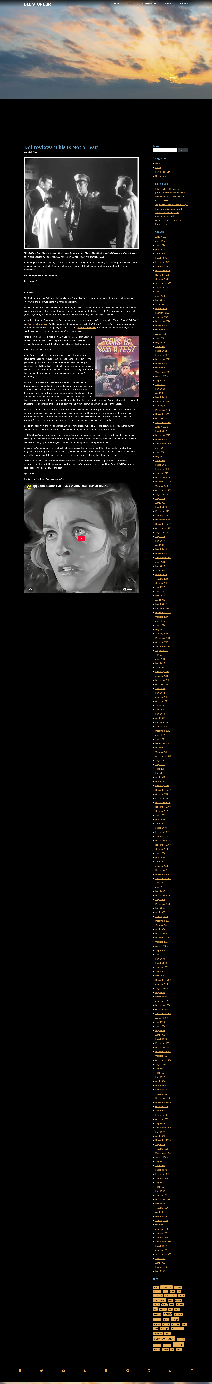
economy (178, 1300)
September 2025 (163, 283)
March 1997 (161, 1085)
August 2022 (161, 427)
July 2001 (160, 971)
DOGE (170, 1300)
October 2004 (161, 925)
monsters (157, 1324)
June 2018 (160, 562)
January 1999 (161, 1001)
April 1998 (160, 1035)
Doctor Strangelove (38, 323)
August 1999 (161, 988)
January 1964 (161, 1250)
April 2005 (160, 912)
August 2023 (161, 376)
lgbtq (166, 1319)
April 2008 (160, 861)
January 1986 (161, 1208)
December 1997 (162, 1047)
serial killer (181, 1339)
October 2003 (161, 942)
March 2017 (161, 604)
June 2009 (160, 815)
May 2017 (160, 595)
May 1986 (160, 1203)
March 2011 (161, 781)
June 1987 (160, 1187)
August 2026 (161, 237)
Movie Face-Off (162, 172)
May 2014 (160, 693)
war (172, 1349)
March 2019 (161, 549)
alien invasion (166, 1287)
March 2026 (161, 258)
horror (168, 1314)
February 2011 (162, 785)
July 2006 (160, 899)
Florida (180, 1304)
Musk (156, 1329)
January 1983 (161, 1229)
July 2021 (160, 448)
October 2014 (161, 684)
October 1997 (161, 1056)
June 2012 (160, 739)
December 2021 (162, 435)
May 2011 (160, 773)
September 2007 (163, 878)
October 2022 (161, 418)
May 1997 (160, 1077)
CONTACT (184, 4)
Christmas (158, 1295)
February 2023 (162, 401)
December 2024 (162, 321)
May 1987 (160, 1191)
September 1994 (163, 1127)
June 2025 (160, 296)
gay (155, 1309)
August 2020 (161, 494)
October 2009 (161, 811)
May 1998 (160, 1030)
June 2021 (160, 452)
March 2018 (161, 574)
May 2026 (160, 249)
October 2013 (161, 701)
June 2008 (160, 853)
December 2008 (162, 840)
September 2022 (163, 422)
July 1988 (160, 1161)
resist (167, 1333)
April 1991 (160, 1136)
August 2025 (161, 287)
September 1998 (163, 1013)
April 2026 (160, 253)
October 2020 (161, 486)
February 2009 (162, 832)
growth (177, 1309)
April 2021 (160, 460)
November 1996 (163, 1102)
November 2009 (163, 807)
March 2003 (161, 963)
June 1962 (160, 1258)
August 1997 (161, 1064)
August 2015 (161, 650)
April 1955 (160, 1263)
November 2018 (163, 553)
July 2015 (160, 655)
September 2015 (163, 646)
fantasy (164, 1305)
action (156, 1287)
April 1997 (160, 1081)
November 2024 (163, 325)
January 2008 (161, 866)
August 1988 (161, 1157)
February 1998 (162, 1043)
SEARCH (183, 150)
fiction (172, 1305)
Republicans (158, 1334)
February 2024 (162, 355)
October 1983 (161, 1224)
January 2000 (161, 984)
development (159, 1300)
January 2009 (161, 836)
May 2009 (160, 819)
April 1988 (160, 1165)
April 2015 (160, 667)
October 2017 (161, 583)
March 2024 (161, 351)
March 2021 (161, 465)
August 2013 (161, 705)
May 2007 (160, 891)
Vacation (157, 1349)
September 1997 (163, 1060)
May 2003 (160, 959)
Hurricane (178, 1314)
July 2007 (160, 883)
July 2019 (160, 536)
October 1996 (161, 1106)
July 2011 (160, 764)
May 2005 (160, 908)
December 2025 (162, 270)
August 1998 (161, 1018)
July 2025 (160, 291)
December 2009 (162, 802)
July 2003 (160, 950)
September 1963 (163, 1254)
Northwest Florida (177, 1329)
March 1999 (161, 997)
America (178, 1287)
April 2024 (160, 346)
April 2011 (160, 777)
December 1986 (162, 1199)
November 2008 (163, 845)
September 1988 (163, 1153)
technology (167, 1345)
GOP (170, 1309)
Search (157, 146)
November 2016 (163, 612)
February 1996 (162, 1115)
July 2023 (160, 380)
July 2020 (160, 498)
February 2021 (162, 469)
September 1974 (163, 1241)
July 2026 (160, 241)
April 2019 (160, 545)
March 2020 (161, 507)
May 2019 (160, 541)
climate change (170, 1296)
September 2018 (163, 557)
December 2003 (162, 933)
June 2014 (160, 688)
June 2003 (160, 954)
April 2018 (160, 570)
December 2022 (162, 410)
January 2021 (161, 473)
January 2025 (161, 317)
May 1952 (160, 1271)
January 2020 (161, 515)
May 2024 (160, 342)
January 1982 (161, 1233)
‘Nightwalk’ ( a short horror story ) (171, 204)
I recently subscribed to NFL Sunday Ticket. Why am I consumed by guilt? (168, 212)
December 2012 (162, 731)
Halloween (157, 1314)
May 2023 (160, 389)
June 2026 (160, 245)
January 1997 (161, 1094)
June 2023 (160, 384)
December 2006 (162, 895)
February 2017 (162, 608)
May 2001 (160, 975)
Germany (163, 1309)
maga (175, 1319)
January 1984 (161, 1220)
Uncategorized (162, 176)
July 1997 (160, 1068)
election (156, 1305)
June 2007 (160, 887)
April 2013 (160, 718)
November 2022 (163, 414)
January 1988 (161, 1178)
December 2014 (162, 680)
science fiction (164, 1338)
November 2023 (163, 363)
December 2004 (162, 921)
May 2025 (160, 300)
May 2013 (160, 714)
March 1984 (161, 1216)
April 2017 (160, 600)
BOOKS (168, 4)
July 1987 (160, 1182)
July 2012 (160, 735)
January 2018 (161, 579)
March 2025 (161, 308)
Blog (157, 163)
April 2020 (160, 503)
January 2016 (161, 633)
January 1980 (161, 1237)
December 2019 (162, 519)
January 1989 (161, 1149)
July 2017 (160, 587)
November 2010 (163, 790)
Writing (179, 1349)
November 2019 (163, 524)
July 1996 (160, 1110)
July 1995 (160, 1123)
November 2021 (163, 439)
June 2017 (160, 591)
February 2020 (162, 511)
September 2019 (163, 528)
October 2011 (161, 752)
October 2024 (161, 329)
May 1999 (160, 992)
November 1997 (163, 1051)
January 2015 (161, 676)
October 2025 (161, 279)
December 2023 (162, 359)
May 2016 (160, 629)
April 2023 (160, 393)
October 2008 (161, 849)
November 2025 (163, 275)
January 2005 (161, 916)
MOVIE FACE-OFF (149, 4)
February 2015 (162, 671)
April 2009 (160, 823)
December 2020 (162, 477)
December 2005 (162, 904)
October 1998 (161, 1009)
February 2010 (162, 798)
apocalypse (157, 1291)
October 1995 (161, 1119)
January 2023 (161, 405)
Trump (178, 1344)
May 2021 (160, 456)
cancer (172, 1291)
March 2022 (161, 431)
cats (179, 1291)
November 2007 (163, 874)
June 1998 (160, 1026)
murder (184, 1324)
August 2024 (161, 334)
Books (158, 167)
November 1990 (163, 1140)
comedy (181, 1296)
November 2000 (163, 980)
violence (165, 1349)
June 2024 (160, 338)
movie (166, 1324)
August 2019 (161, 532)
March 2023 (161, 397)
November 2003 (163, 937)
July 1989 (160, 1144)
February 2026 (162, 262)
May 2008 (160, 857)
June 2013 (160, 709)
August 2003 (161, 946)
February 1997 (162, 1089)
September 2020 (163, 490)
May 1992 (160, 1132)
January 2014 (161, 697)
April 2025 (160, 304)
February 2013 (162, 722)
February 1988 (162, 1174)
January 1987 (161, 1195)
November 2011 (163, 747)
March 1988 (161, 1170)
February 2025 (162, 313)
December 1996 (162, 1098)
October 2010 (161, 794)
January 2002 (161, 967)
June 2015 (160, 659)
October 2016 (161, 617)
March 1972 (161, 1246)
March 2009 (161, 828)
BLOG (131, 4)
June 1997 (160, 1073)
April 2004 (160, 929)
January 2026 (161, 266)
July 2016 (160, 621)
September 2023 (163, 372)
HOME (116, 4)
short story (157, 1345)
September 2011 (163, 756)
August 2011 (161, 760)
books (165, 1291)
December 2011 (162, 743)
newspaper (164, 1329)
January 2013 (161, 726)
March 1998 (161, 1039)
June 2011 (160, 769)
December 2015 (162, 638)
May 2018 (160, 566)
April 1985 (160, 1212)
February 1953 (162, 1267)
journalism (157, 1320)
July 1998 (160, 1022)
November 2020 (163, 481)
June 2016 (160, 625)
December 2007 (162, 870)
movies (175, 1324)
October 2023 (161, 367)
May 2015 (160, 663)
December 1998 (162, 1005)
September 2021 (163, 443)
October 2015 (161, 642)
